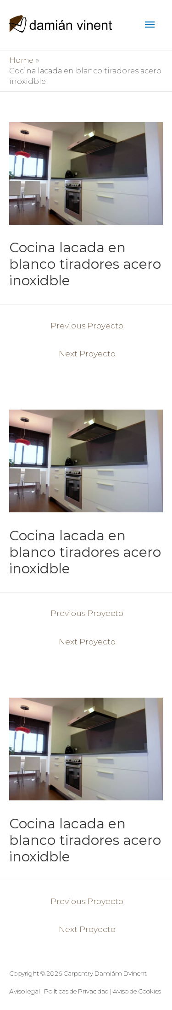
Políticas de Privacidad (76, 991)
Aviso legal (24, 991)
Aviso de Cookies (137, 991)
